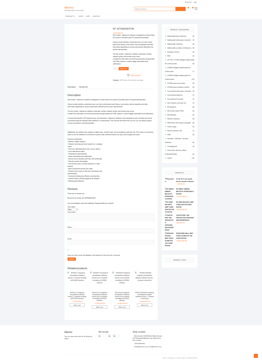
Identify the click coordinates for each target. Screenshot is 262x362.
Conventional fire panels (175, 99)
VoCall (169, 158)
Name (70, 227)
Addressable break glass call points (179, 40)
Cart (88, 16)
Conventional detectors (175, 95)
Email (70, 239)
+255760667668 (139, 343)
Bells (169, 56)
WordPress (194, 358)
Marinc (69, 7)
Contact (97, 16)
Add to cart (123, 69)
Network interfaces (173, 119)
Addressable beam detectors (176, 36)
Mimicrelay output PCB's (175, 111)
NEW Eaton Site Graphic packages (131, 80)
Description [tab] (72, 87)
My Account (188, 2)
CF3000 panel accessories (176, 83)
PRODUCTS (70, 16)
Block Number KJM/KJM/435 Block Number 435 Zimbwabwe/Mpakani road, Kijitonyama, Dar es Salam (147, 338)
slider (169, 134)
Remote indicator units (174, 130)
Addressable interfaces (175, 44)
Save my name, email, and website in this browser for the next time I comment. (94, 255)
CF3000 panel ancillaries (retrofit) (178, 87)
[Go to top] (256, 356)
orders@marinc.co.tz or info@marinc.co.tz (147, 347)
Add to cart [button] (77, 305)
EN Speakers (171, 107)
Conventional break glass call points (179, 91)
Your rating (72, 207)
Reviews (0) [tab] (83, 87)
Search (180, 9)
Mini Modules (171, 115)
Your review (72, 212)
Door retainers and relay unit (176, 103)
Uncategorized (172, 146)
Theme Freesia (180, 358)
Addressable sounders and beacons (179, 48)
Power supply (171, 126)
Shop (81, 16)
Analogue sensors (173, 52)
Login (195, 2)
